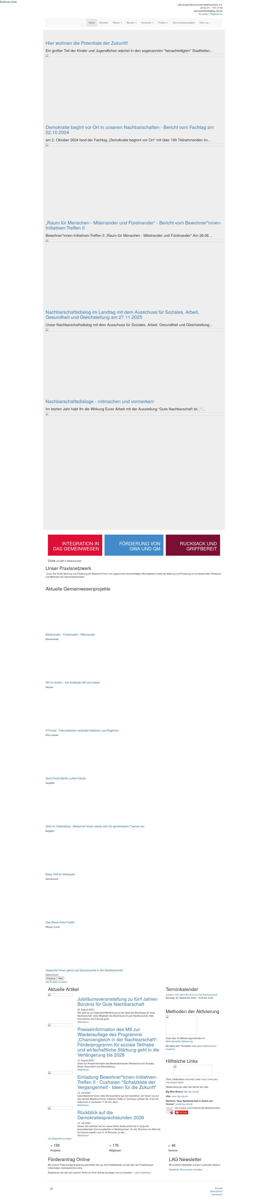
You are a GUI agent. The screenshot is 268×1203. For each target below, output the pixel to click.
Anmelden (204, 13)
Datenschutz (216, 1191)
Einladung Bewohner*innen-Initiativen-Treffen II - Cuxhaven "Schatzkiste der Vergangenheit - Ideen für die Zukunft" (117, 1081)
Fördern (162, 22)
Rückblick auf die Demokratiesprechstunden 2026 (110, 1115)
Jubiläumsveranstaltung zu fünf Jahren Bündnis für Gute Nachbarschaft (117, 1001)
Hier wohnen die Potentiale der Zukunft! (87, 42)
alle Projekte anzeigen (56, 981)
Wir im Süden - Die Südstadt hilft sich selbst (73, 682)
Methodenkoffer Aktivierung (179, 1041)
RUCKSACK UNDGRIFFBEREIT (198, 546)
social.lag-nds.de (184, 1103)
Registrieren (216, 13)
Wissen (117, 22)
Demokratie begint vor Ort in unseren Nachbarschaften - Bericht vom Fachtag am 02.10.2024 (130, 129)
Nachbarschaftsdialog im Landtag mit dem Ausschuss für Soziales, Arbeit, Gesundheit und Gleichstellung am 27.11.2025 (122, 314)
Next (60, 978)
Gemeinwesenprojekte (184, 22)
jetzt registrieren (143, 1172)
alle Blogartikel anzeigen (60, 1138)
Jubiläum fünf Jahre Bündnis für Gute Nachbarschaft (191, 994)
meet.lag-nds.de (180, 1096)
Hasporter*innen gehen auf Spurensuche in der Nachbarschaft (84, 970)
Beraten (131, 22)
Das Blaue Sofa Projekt (60, 922)
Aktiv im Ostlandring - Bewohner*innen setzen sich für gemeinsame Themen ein (95, 826)
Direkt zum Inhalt (8, 1)
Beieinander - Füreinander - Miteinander (70, 634)
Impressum (216, 1194)
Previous (51, 978)
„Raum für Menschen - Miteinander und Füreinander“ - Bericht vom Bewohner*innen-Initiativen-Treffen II (133, 225)
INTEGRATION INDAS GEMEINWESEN (76, 546)
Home (92, 22)
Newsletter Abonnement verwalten (186, 1169)
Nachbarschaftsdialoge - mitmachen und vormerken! (100, 401)
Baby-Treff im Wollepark (60, 874)
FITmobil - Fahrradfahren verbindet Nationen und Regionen (82, 730)
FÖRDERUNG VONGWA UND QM (139, 546)
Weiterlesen (83, 1021)
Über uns (204, 22)
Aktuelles (103, 22)
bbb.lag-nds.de (191, 1091)
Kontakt (218, 1188)
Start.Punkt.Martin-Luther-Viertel (66, 778)
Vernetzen (146, 22)
